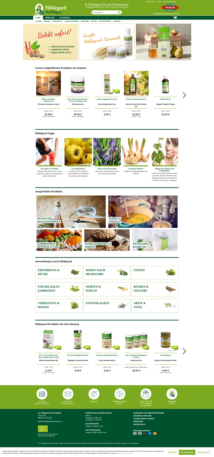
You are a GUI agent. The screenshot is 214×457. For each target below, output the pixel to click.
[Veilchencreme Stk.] (78, 84)
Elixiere (39, 21)
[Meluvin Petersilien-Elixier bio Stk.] (136, 84)
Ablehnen (172, 452)
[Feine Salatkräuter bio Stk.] (107, 84)
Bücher (94, 21)
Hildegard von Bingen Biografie (148, 413)
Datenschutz (139, 424)
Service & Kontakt (169, 2)
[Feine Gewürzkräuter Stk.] (107, 340)
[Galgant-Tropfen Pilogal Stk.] (165, 84)
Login (158, 2)
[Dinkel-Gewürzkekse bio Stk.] (48, 340)
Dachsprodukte (105, 21)
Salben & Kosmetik (72, 21)
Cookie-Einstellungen (143, 418)
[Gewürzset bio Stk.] (136, 340)
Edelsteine (85, 21)
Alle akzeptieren (187, 452)
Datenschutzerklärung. (125, 453)
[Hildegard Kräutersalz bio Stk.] (78, 340)
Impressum (138, 421)
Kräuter (47, 21)
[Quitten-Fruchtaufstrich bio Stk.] (165, 340)
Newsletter (150, 2)
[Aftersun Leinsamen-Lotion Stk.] (48, 84)
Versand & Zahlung (142, 416)
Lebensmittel (57, 21)
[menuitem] (107, 2)
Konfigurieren (204, 452)
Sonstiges (117, 21)
